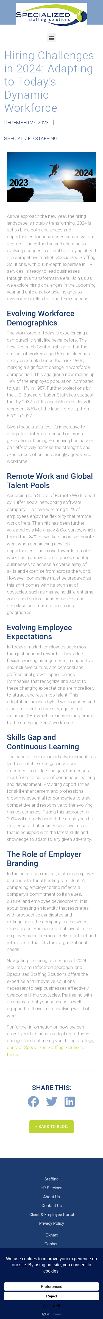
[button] (51, 37)
